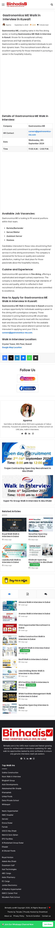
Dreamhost (43, 912)
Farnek (5, 827)
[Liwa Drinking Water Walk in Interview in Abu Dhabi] (10, 674)
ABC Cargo (6, 873)
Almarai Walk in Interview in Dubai (34, 602)
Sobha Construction (10, 773)
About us (8, 916)
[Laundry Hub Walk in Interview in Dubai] (14, 550)
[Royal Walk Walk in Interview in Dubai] (14, 525)
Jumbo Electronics (9, 885)
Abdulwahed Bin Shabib (11, 788)
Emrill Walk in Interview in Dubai (33, 659)
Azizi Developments (10, 784)
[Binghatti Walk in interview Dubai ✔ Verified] (10, 651)
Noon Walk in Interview (11, 776)
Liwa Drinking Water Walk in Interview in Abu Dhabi (31, 672)
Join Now (48, 924)
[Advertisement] (27, 86)
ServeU (5, 819)
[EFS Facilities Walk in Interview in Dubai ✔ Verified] (10, 686)
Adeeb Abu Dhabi (9, 861)
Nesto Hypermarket (10, 811)
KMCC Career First (9, 893)
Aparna (8, 25)
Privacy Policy (18, 916)
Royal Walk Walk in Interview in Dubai (10, 535)
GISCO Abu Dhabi (9, 831)
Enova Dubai (7, 823)
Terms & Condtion (33, 916)
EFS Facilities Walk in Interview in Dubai (34, 683)
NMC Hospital (7, 815)
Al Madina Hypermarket (11, 889)
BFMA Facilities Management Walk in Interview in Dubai (35, 695)
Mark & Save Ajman (10, 835)
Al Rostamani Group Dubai (12, 843)
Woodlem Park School (11, 897)
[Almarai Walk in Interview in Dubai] (10, 606)
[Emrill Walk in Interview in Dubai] (10, 663)
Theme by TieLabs (14, 912)
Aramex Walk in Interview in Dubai (34, 613)
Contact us (46, 916)
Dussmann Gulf (8, 865)
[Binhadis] (16, 4)
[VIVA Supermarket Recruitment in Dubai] (10, 628)
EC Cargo (6, 881)
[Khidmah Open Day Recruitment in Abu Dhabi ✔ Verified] (41, 550)
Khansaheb (6, 792)
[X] (24, 758)
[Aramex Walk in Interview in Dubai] (10, 617)
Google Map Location (12, 347)
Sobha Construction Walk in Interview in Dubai (32, 637)
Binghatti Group (8, 780)
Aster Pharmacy (8, 877)
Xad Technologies (9, 869)
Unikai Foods (7, 796)
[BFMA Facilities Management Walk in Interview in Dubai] (10, 697)
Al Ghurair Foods (8, 851)
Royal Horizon (7, 857)
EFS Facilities (7, 839)
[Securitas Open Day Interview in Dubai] (41, 525)
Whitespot (6, 804)
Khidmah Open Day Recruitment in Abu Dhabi (40, 562)
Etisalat (5, 847)
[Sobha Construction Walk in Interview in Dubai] (10, 640)
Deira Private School (10, 800)
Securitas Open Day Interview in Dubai (38, 535)
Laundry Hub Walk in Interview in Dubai (11, 561)
